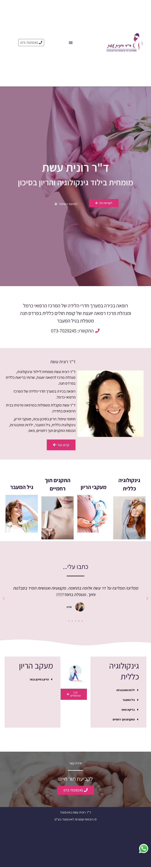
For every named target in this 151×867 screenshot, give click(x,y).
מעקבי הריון (93, 487)
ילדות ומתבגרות (125, 690)
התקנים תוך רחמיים (124, 719)
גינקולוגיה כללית (124, 671)
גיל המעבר (21, 487)
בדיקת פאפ (128, 710)
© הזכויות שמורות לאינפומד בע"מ (76, 819)
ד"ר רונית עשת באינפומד (75, 812)
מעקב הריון (36, 665)
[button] (71, 43)
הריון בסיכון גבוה (39, 679)
